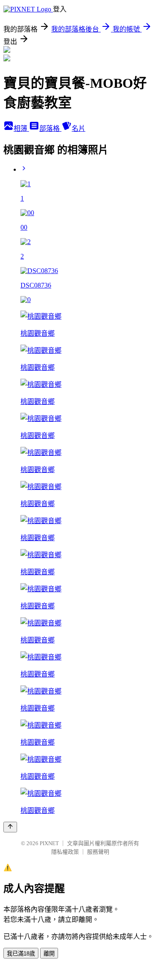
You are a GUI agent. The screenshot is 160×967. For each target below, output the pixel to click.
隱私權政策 (65, 852)
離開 (49, 953)
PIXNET (49, 843)
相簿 (21, 128)
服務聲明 (98, 852)
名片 (78, 128)
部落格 (50, 128)
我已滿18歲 (21, 953)
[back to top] (10, 827)
